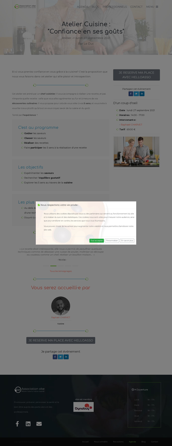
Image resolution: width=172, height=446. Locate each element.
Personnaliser (112, 240)
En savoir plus (127, 240)
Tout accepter (97, 240)
